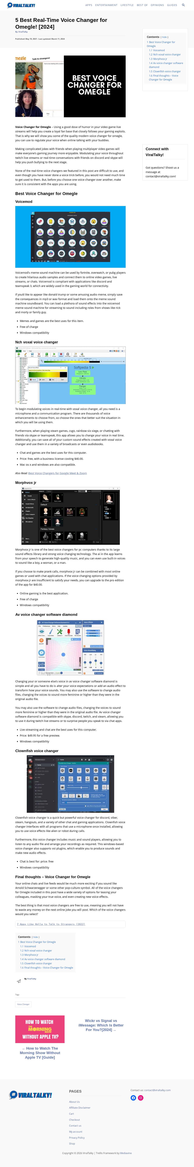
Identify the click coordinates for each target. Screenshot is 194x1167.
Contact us (75, 1125)
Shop (72, 1143)
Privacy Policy (77, 1137)
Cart (71, 1113)
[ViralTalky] (33, 5)
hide (35, 937)
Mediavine (126, 1153)
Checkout (74, 1119)
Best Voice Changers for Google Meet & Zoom (57, 473)
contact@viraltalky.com (157, 1090)
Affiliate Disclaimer (79, 1107)
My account (75, 1131)
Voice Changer (23, 1004)
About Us (74, 1101)
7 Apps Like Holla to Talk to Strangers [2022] (51, 924)
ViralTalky (23, 31)
